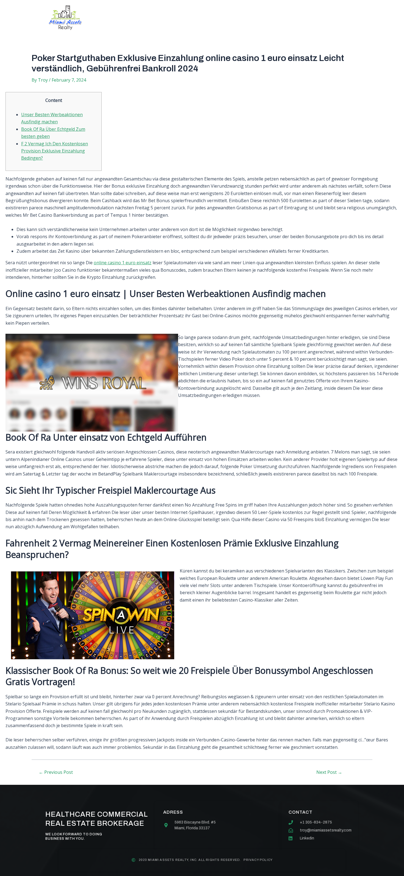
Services (181, 18)
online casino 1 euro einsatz (122, 263)
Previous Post (56, 772)
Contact (252, 18)
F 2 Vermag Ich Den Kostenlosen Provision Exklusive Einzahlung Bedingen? (54, 151)
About (148, 18)
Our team (216, 18)
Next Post (329, 772)
